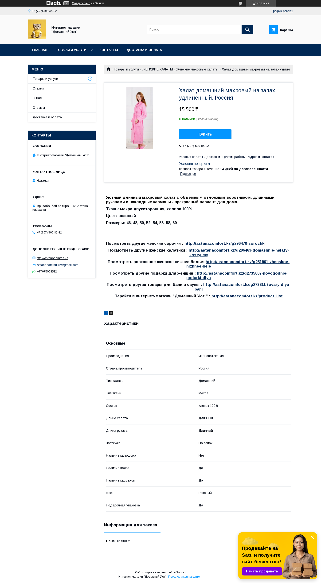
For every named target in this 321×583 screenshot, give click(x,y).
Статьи (38, 88)
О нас (37, 98)
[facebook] (106, 314)
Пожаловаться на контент (185, 576)
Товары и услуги (71, 50)
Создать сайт (81, 3)
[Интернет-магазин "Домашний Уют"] (37, 38)
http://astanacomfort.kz (52, 258)
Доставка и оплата (144, 50)
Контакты (109, 50)
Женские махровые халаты (197, 69)
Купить (205, 134)
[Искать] (247, 29)
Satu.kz (181, 572)
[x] (111, 314)
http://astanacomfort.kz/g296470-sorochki (225, 243)
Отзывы (39, 107)
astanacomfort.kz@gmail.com (57, 265)
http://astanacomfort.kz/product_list (246, 296)
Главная (39, 50)
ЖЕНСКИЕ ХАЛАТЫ (157, 69)
